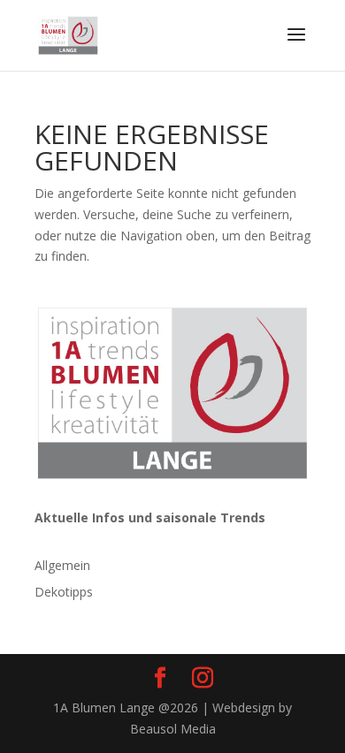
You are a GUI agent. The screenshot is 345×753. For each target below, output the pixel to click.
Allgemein (62, 565)
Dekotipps (63, 591)
